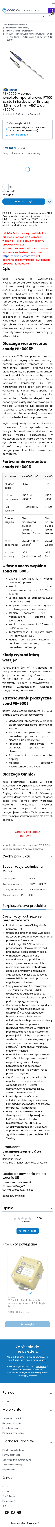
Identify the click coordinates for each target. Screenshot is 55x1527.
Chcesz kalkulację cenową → (27, 834)
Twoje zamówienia (12, 1418)
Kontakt (6, 1401)
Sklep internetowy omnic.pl (14, 24)
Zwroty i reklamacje (12, 1464)
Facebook (7, 1501)
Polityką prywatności (27, 1375)
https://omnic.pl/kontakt (17, 256)
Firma (5, 1486)
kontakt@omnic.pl (13, 1196)
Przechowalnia (10, 1428)
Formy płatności (11, 1454)
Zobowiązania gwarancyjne (16, 1459)
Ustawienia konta (11, 1423)
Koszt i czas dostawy (13, 1450)
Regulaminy (8, 1469)
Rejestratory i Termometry (17, 27)
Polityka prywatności (13, 1433)
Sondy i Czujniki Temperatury (19, 31)
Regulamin (41, 1366)
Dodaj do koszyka (23, 201)
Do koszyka (27, 1324)
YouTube (7, 1496)
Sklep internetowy (24, 1523)
